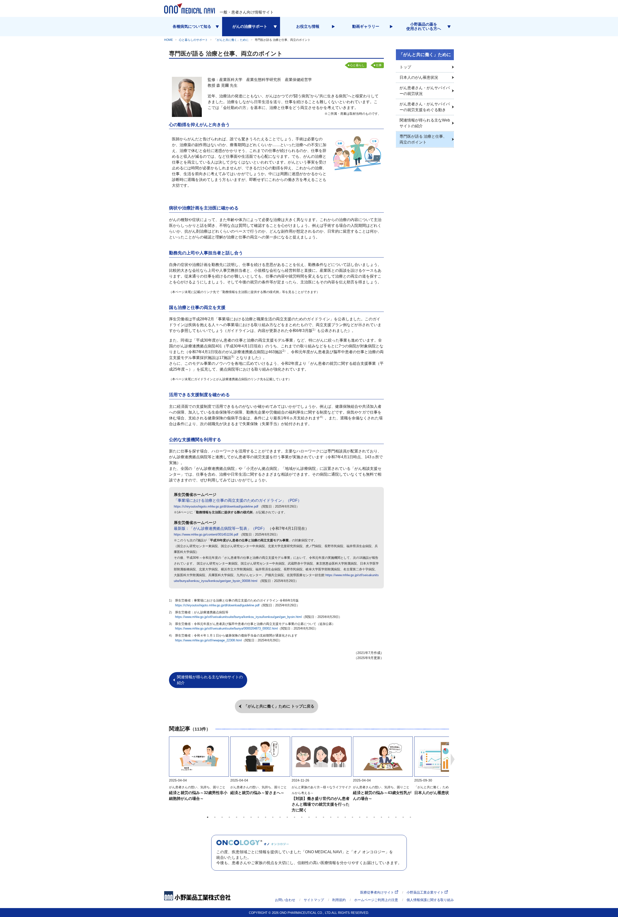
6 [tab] (243, 817)
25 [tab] (381, 817)
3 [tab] (222, 817)
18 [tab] (330, 817)
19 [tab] (338, 817)
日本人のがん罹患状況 (433, 793)
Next (452, 759)
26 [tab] (388, 817)
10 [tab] (272, 817)
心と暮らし (357, 65)
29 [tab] (410, 817)
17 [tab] (323, 817)
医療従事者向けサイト (377, 892)
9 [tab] (265, 817)
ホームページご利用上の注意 (376, 900)
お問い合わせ (285, 900)
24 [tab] (374, 817)
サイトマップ (314, 900)
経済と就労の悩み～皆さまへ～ (257, 793)
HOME (168, 40)
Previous (165, 759)
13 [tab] (294, 817)
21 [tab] (352, 817)
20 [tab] (345, 817)
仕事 (379, 65)
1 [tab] (207, 817)
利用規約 (339, 900)
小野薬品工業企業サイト (426, 892)
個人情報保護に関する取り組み (430, 900)
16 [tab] (316, 817)
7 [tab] (251, 817)
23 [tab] (367, 817)
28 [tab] (403, 817)
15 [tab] (309, 817)
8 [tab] (258, 817)
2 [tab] (214, 817)
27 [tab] (395, 817)
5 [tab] (236, 817)
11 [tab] (280, 817)
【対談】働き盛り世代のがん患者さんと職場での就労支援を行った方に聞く (321, 804)
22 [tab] (359, 817)
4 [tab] (229, 817)
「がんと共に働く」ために (231, 40)
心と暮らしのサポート (193, 40)
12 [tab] (287, 817)
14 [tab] (301, 817)
